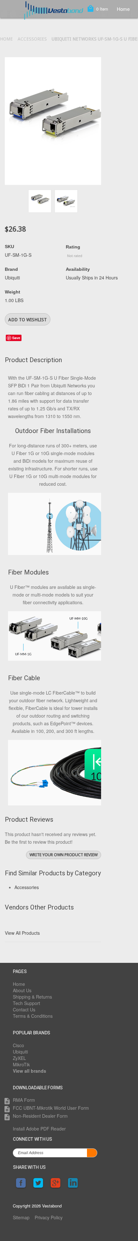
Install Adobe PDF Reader (39, 1128)
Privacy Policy (49, 1217)
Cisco (18, 1045)
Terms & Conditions (33, 1016)
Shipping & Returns (32, 997)
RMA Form (24, 1100)
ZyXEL (19, 1058)
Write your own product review (64, 854)
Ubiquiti (20, 1051)
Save (16, 337)
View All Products (22, 933)
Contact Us (24, 1009)
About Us (22, 990)
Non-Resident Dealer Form (40, 1116)
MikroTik (21, 1064)
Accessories (32, 39)
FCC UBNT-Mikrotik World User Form (51, 1108)
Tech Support (26, 1003)
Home (123, 8)
